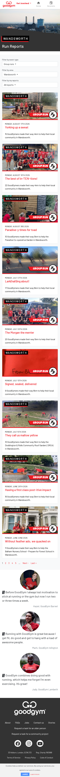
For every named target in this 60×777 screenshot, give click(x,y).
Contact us (39, 722)
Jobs (26, 722)
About (8, 722)
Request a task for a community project (30, 733)
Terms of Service (13, 757)
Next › (25, 563)
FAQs (17, 722)
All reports (9, 84)
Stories (51, 722)
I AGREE (25, 774)
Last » (34, 563)
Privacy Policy (30, 757)
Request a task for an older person (30, 728)
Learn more (34, 774)
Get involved (22, 3)
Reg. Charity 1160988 (44, 752)
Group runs (9, 64)
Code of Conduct (46, 757)
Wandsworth (10, 74)
